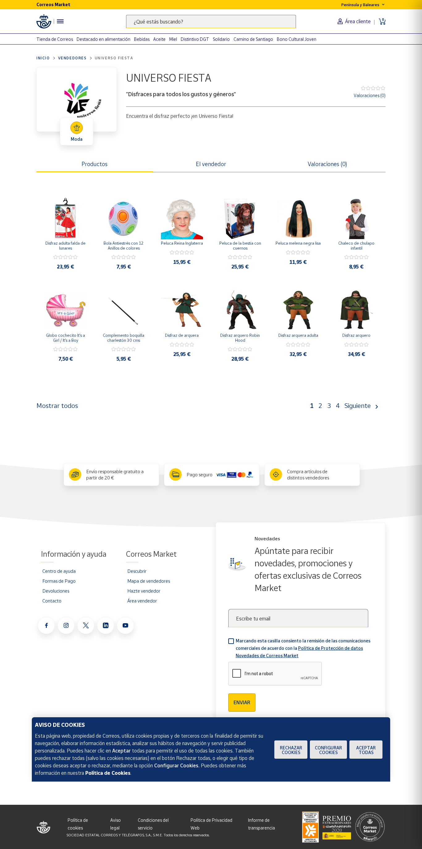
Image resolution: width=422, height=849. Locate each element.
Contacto (51, 600)
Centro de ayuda (59, 571)
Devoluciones (55, 591)
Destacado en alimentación (103, 39)
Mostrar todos (57, 405)
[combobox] (211, 21)
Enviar (242, 702)
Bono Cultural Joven (296, 39)
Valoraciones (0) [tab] (327, 164)
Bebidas (142, 39)
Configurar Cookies (328, 750)
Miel (173, 39)
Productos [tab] (95, 164)
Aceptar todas (366, 750)
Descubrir (136, 571)
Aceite (159, 39)
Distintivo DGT (195, 39)
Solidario (221, 39)
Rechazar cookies (291, 750)
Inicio (43, 58)
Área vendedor (142, 600)
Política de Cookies (107, 773)
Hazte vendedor (143, 591)
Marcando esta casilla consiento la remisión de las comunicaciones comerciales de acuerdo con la (303, 648)
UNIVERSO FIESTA (114, 58)
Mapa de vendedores (148, 581)
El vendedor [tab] (211, 164)
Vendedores (72, 58)
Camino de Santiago (253, 39)
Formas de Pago (59, 581)
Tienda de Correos (54, 39)
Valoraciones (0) (370, 95)
